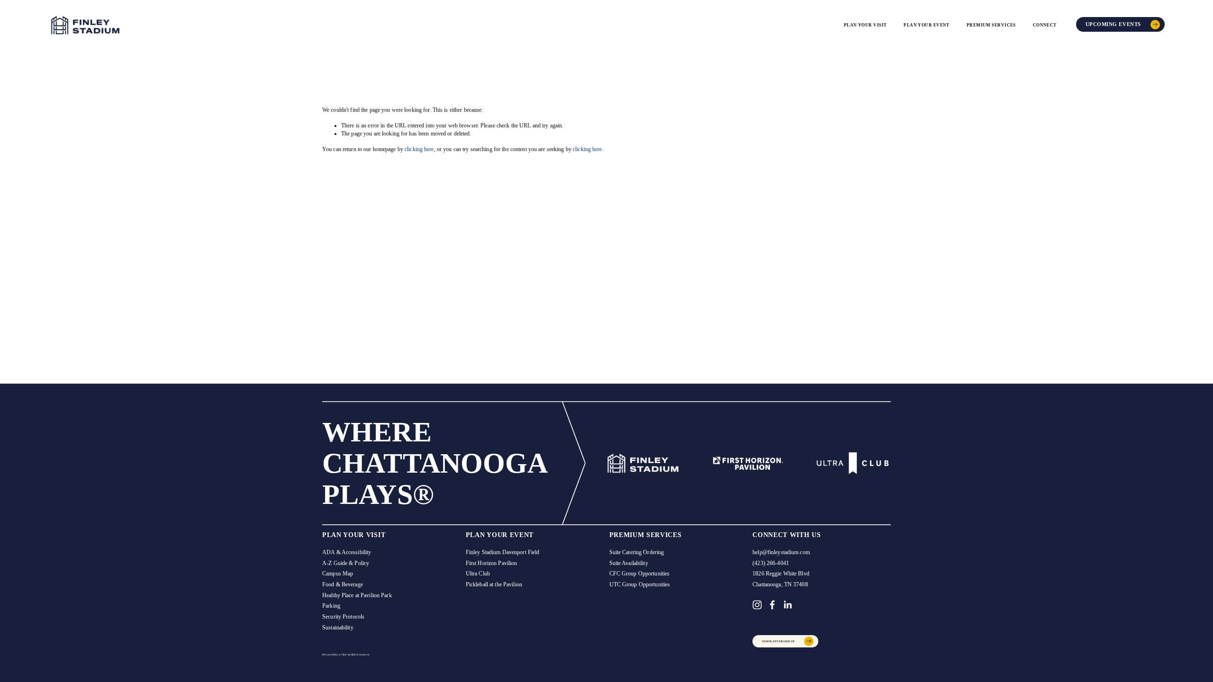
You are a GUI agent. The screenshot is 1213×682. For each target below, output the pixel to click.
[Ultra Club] (853, 463)
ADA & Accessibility (346, 552)
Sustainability (337, 627)
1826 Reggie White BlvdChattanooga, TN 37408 (780, 579)
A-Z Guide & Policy (345, 563)
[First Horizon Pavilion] (748, 463)
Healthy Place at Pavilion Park (357, 595)
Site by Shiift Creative (356, 654)
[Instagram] (757, 605)
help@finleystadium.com (781, 552)
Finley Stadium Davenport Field (503, 552)
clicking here (419, 149)
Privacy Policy (331, 654)
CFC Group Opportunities (639, 573)
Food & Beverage (342, 584)
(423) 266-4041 (770, 563)
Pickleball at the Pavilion (494, 584)
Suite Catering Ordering (636, 552)
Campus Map (337, 573)
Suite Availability (628, 563)
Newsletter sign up (778, 641)
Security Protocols (343, 616)
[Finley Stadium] (643, 463)
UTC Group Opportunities (639, 584)
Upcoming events (1113, 24)
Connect (1045, 25)
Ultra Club (478, 573)
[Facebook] (772, 605)
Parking (331, 605)
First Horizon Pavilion (491, 563)
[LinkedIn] (787, 605)
